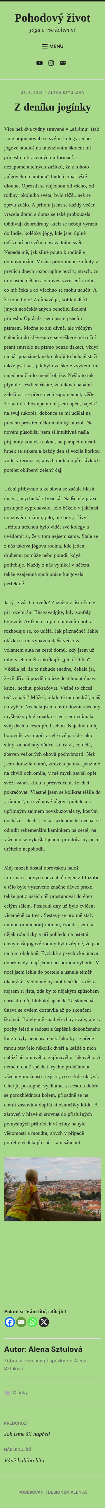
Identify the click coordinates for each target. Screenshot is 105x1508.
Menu (56, 46)
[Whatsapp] (32, 1322)
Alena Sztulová (66, 92)
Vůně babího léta (24, 1455)
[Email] (21, 1322)
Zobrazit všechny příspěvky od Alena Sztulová (45, 1364)
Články (20, 1392)
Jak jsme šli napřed (27, 1429)
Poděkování (31, 1492)
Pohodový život (52, 17)
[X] (44, 1322)
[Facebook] (10, 1322)
